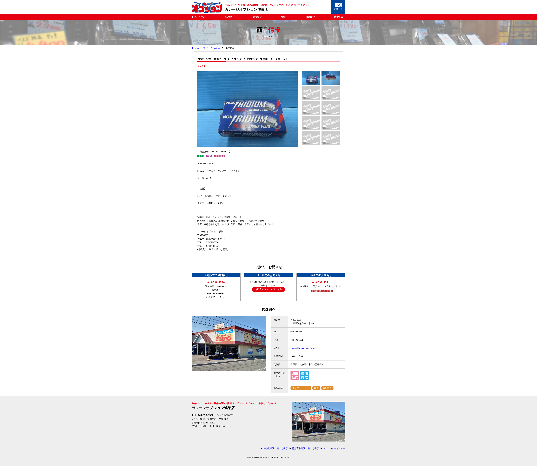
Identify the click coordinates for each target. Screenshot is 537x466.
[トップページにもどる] (207, 12)
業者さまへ (339, 17)
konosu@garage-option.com (302, 348)
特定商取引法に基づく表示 (305, 448)
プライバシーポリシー (334, 448)
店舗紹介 (310, 17)
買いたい (228, 17)
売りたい (257, 17)
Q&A (283, 17)
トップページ (198, 17)
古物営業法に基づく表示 (275, 448)
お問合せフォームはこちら (268, 289)
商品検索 (215, 48)
